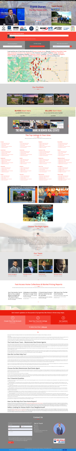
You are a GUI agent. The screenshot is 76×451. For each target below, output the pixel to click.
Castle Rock (3, 150)
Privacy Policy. (25, 440)
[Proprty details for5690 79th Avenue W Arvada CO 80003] (46, 99)
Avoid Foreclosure (50, 2)
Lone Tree (49, 54)
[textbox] (12, 46)
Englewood (29, 53)
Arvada (39, 51)
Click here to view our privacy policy (34, 449)
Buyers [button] (64, 2)
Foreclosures (4, 147)
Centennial (14, 53)
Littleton (38, 54)
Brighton (53, 51)
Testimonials (45, 2)
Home (27, 2)
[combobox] (12, 46)
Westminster (36, 56)
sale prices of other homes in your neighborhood (18, 409)
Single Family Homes (5, 143)
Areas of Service (56, 2)
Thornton (25, 56)
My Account (73, 2)
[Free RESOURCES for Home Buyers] (23, 113)
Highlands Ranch (12, 54)
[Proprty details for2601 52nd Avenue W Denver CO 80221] (15, 99)
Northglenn (61, 54)
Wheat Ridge (60, 174)
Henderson (61, 53)
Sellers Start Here (40, 2)
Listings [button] (30, 2)
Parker (9, 56)
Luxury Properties (5, 144)
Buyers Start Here (34, 2)
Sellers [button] (67, 2)
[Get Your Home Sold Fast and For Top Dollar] (53, 113)
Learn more (9, 336)
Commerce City (21, 53)
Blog (70, 2)
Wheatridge (44, 56)
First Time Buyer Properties (6, 146)
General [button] (60, 2)
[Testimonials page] (39, 240)
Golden (55, 53)
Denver (35, 51)
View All (67, 92)
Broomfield (60, 51)
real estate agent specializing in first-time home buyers (34, 403)
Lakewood (32, 54)
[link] (71, 46)
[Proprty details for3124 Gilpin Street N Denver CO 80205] (61, 99)
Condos (3, 145)
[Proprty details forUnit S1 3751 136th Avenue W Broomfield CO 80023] (30, 99)
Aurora (44, 51)
